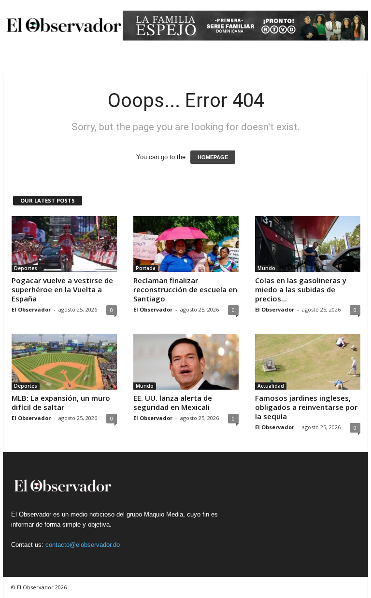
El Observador (31, 309)
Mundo (266, 268)
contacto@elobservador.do (82, 544)
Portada (146, 268)
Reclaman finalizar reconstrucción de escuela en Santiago (185, 289)
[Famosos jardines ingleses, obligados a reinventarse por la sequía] (307, 362)
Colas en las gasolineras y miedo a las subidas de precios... (300, 289)
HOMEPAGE (213, 157)
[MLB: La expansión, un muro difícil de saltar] (64, 362)
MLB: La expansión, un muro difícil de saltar (61, 402)
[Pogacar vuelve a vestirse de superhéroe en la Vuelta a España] (64, 244)
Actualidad (270, 385)
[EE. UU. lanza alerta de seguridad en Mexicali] (186, 362)
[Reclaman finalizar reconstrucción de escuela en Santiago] (186, 244)
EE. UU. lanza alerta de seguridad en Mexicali (172, 402)
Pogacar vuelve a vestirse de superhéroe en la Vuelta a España (62, 289)
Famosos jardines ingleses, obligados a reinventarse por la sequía (306, 407)
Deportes (25, 268)
